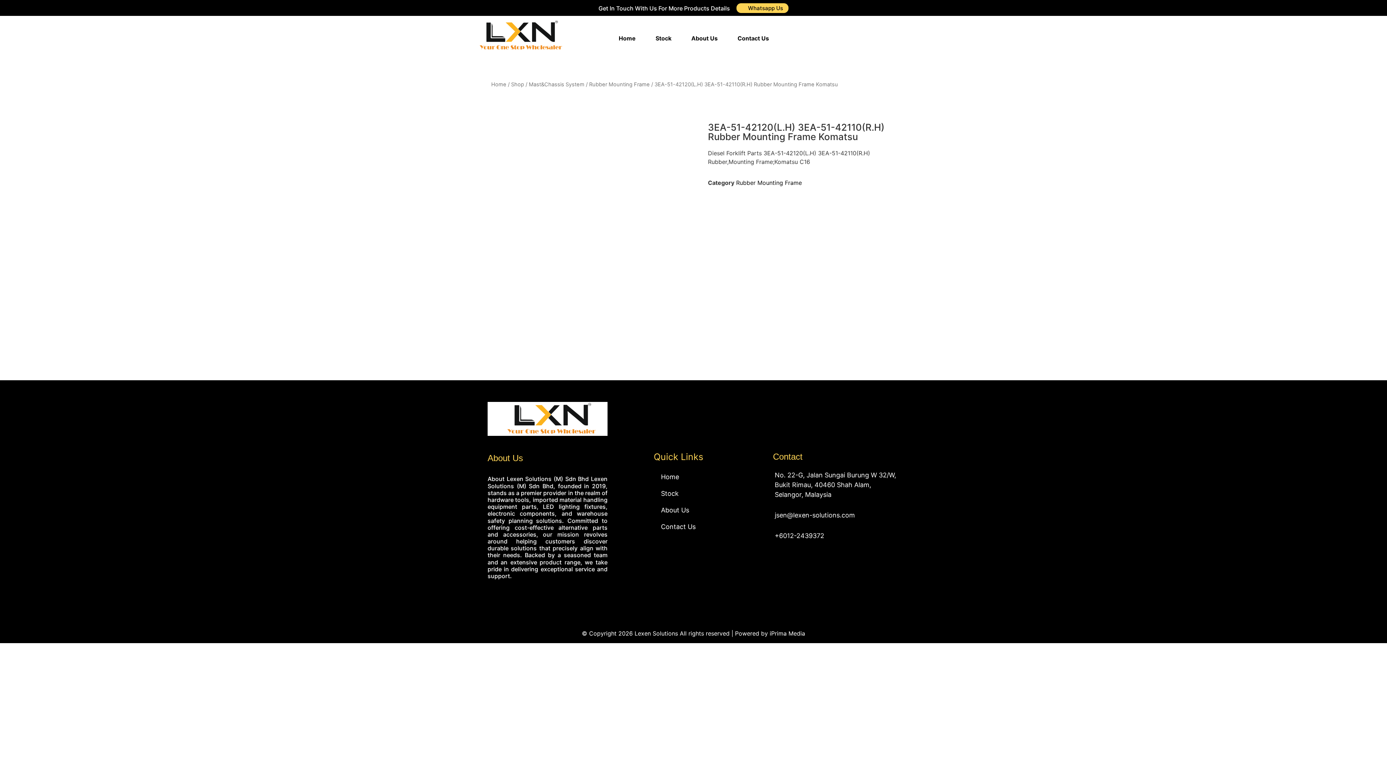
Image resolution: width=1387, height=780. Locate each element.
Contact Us (753, 38)
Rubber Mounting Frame (619, 84)
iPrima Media (787, 633)
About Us (704, 38)
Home (627, 38)
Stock (663, 38)
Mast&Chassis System (556, 84)
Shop (517, 84)
